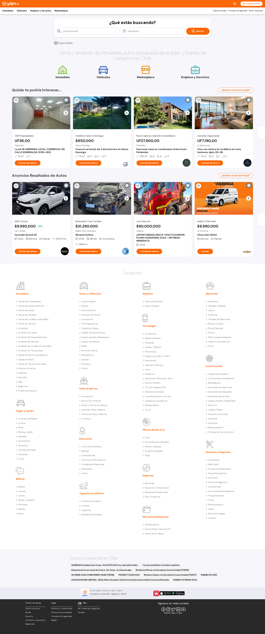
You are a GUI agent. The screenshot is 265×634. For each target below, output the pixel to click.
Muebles (22, 436)
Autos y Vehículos (90, 293)
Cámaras (149, 342)
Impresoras (150, 360)
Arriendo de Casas (27, 332)
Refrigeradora (152, 405)
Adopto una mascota (219, 341)
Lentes (21, 495)
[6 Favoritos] (137, 100)
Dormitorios (24, 440)
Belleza (20, 479)
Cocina (21, 423)
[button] (65, 113)
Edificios (22, 372)
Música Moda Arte (154, 429)
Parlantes (149, 374)
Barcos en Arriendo (91, 400)
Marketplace (61, 10)
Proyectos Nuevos (27, 390)
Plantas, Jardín (25, 432)
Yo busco (86, 418)
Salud (211, 509)
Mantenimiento (215, 427)
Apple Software (153, 338)
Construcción (214, 366)
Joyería (21, 491)
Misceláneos (214, 382)
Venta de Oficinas (27, 314)
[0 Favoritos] (76, 185)
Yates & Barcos (88, 388)
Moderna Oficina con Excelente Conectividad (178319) (162, 570)
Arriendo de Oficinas (28, 341)
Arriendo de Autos (91, 314)
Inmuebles (7, 10)
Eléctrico (212, 405)
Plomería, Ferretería (218, 414)
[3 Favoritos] (16, 100)
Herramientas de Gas (218, 396)
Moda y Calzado (26, 500)
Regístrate (30, 624)
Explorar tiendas (220, 11)
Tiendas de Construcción (221, 432)
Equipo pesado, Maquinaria (95, 337)
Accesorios (87, 319)
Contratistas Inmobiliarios (221, 378)
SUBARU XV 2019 (209, 575)
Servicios (212, 418)
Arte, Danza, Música (91, 446)
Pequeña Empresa (217, 473)
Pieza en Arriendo (27, 368)
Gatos (211, 310)
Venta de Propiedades (29, 301)
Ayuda (28, 612)
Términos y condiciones (61, 608)
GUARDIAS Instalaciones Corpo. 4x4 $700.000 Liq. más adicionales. (104, 565)
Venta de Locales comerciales (33, 319)
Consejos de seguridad (237, 11)
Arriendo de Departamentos (32, 337)
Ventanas (23, 454)
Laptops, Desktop (154, 365)
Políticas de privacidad (61, 612)
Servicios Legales (216, 513)
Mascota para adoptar (219, 337)
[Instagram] (168, 609)
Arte (147, 437)
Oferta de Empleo (154, 301)
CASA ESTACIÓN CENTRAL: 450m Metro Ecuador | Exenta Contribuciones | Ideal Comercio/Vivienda (120, 580)
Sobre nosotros (32, 608)
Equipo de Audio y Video (157, 356)
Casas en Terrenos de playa (32, 364)
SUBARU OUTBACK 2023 (185, 580)
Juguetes (86, 510)
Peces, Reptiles (215, 328)
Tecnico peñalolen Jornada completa (161, 565)
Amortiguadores (90, 323)
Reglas (54, 620)
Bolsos (21, 486)
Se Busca (86, 364)
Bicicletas (149, 483)
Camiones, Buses (90, 328)
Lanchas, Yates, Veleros (93, 409)
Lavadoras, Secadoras (156, 400)
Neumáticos (88, 355)
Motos (85, 305)
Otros (21, 458)
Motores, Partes (90, 350)
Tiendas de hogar (27, 449)
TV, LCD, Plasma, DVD (155, 387)
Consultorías (214, 486)
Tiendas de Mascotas (219, 319)
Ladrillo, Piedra (215, 409)
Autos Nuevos (89, 310)
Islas (20, 381)
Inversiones (213, 459)
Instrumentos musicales (157, 442)
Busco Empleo (152, 305)
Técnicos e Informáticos (94, 459)
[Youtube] (183, 609)
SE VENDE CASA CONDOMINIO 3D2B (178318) (92, 575)
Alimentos (213, 301)
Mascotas (212, 293)
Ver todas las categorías (89, 608)
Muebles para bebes (92, 514)
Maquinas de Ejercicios (156, 492)
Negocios (23, 386)
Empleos (148, 293)
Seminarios (87, 468)
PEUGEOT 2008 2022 (129, 575)
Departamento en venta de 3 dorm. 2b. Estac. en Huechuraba (101, 570)
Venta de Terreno (27, 323)
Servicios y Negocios (218, 452)
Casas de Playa (26, 359)
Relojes (21, 509)
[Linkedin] (178, 609)
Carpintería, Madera (218, 374)
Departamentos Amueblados (33, 355)
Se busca (22, 445)
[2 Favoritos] (198, 100)
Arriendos (23, 328)
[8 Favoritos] (198, 185)
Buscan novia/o (215, 323)
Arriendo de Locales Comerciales (34, 346)
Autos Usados (89, 301)
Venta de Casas (26, 310)
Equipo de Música (90, 341)
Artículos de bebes (91, 501)
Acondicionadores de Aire (158, 396)
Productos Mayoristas (219, 468)
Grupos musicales (154, 451)
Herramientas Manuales (220, 391)
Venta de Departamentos (31, 305)
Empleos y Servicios (40, 10)
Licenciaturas (88, 455)
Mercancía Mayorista (156, 516)
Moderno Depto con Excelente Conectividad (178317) (170, 575)
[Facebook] (163, 609)
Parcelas (22, 377)
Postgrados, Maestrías (93, 464)
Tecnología (149, 326)
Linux (147, 369)
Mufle (84, 346)
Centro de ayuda (256, 11)
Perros (211, 332)
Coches (85, 505)
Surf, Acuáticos (152, 496)
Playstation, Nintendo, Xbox (159, 378)
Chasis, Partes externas (93, 332)
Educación (85, 438)
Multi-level (213, 464)
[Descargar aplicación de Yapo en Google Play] (178, 593)
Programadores (216, 495)
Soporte (29, 616)
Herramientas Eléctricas (220, 387)
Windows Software (154, 391)
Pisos (20, 427)
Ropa (20, 513)
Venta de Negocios (217, 482)
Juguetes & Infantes (91, 493)
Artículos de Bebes (27, 418)
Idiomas (85, 451)
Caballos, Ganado (217, 305)
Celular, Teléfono (153, 347)
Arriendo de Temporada (30, 350)
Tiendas (81, 612)
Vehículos (22, 10)
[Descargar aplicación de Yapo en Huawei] (156, 593)
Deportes (148, 475)
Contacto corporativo (35, 620)
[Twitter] (173, 609)
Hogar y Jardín (25, 411)
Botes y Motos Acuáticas (94, 405)
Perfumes (23, 504)
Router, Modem (152, 382)
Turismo (212, 518)
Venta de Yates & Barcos (94, 414)
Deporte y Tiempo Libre (157, 487)
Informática (150, 351)
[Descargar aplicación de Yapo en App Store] (165, 593)
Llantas (85, 359)
